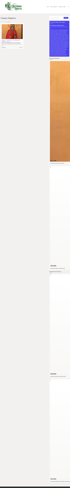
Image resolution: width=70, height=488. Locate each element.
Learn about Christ (62, 6)
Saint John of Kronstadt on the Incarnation (11, 43)
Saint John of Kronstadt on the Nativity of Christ (58, 376)
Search (66, 17)
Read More (4, 47)
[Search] (68, 7)
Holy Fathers (9, 40)
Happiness (3, 40)
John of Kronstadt (16, 40)
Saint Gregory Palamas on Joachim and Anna (57, 268)
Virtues (8, 41)
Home (48, 6)
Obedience (4, 41)
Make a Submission (53, 6)
